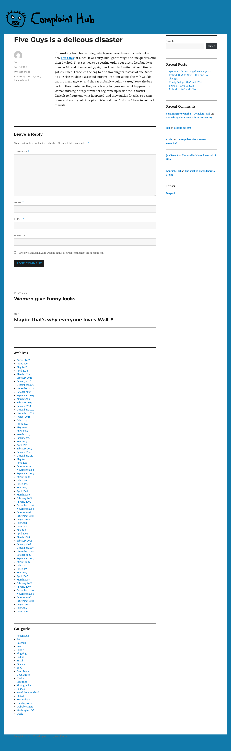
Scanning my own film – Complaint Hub (188, 113)
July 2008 (22, 523)
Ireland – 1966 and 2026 (182, 89)
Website (20, 235)
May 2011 (22, 459)
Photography (24, 685)
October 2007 (24, 555)
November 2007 (25, 551)
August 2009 (23, 477)
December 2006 (25, 590)
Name (19, 202)
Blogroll (170, 193)
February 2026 (24, 377)
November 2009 (25, 470)
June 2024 (22, 423)
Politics (21, 689)
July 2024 (22, 420)
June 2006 (22, 611)
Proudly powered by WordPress (50, 736)
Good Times (23, 674)
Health (20, 678)
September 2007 (25, 558)
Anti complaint (22, 76)
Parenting (22, 682)
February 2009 (24, 498)
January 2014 (24, 452)
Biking (20, 650)
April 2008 (22, 533)
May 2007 (22, 572)
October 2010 (24, 466)
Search (170, 41)
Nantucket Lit (173, 171)
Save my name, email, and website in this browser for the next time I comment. (61, 252)
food (37, 76)
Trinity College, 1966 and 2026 (185, 82)
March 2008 (23, 537)
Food (19, 667)
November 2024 (25, 413)
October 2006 (24, 597)
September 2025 (25, 395)
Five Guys (67, 58)
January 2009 (24, 501)
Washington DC (25, 710)
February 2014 (24, 448)
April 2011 (22, 462)
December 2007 (25, 547)
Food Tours (23, 671)
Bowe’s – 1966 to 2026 (181, 85)
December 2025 (25, 385)
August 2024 (23, 416)
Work (20, 713)
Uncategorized (22, 71)
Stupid (20, 696)
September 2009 (25, 473)
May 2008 (22, 530)
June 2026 (22, 363)
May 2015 (22, 441)
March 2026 (23, 374)
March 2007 (23, 579)
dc (33, 76)
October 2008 (24, 512)
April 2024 (22, 431)
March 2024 (23, 434)
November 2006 (25, 593)
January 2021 (24, 438)
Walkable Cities (25, 706)
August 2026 (23, 360)
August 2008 (23, 519)
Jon (16, 62)
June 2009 (22, 484)
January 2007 (24, 586)
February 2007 (24, 583)
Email (19, 219)
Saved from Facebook (28, 692)
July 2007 (22, 565)
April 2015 (22, 445)
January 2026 (24, 381)
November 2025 (25, 388)
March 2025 (23, 399)
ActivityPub (23, 635)
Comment (21, 151)
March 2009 (23, 494)
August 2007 (23, 562)
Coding (20, 657)
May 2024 (22, 427)
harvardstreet (21, 80)
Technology (23, 699)
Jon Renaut (172, 155)
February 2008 (24, 540)
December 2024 (25, 409)
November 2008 (25, 508)
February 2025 (24, 402)
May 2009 (22, 487)
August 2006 (23, 604)
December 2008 (25, 505)
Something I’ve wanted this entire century (189, 117)
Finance (21, 664)
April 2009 (22, 491)
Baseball (21, 643)
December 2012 (25, 455)
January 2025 (24, 406)
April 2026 (22, 370)
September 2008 (25, 516)
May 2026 (22, 367)
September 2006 (25, 601)
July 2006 (22, 608)
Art (18, 639)
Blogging (22, 653)
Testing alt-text (182, 127)
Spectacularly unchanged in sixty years (190, 71)
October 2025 (24, 392)
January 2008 (24, 544)
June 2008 (22, 526)
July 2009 (22, 480)
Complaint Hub (22, 736)
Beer (19, 646)
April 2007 (22, 576)
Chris (169, 139)
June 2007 (22, 569)
